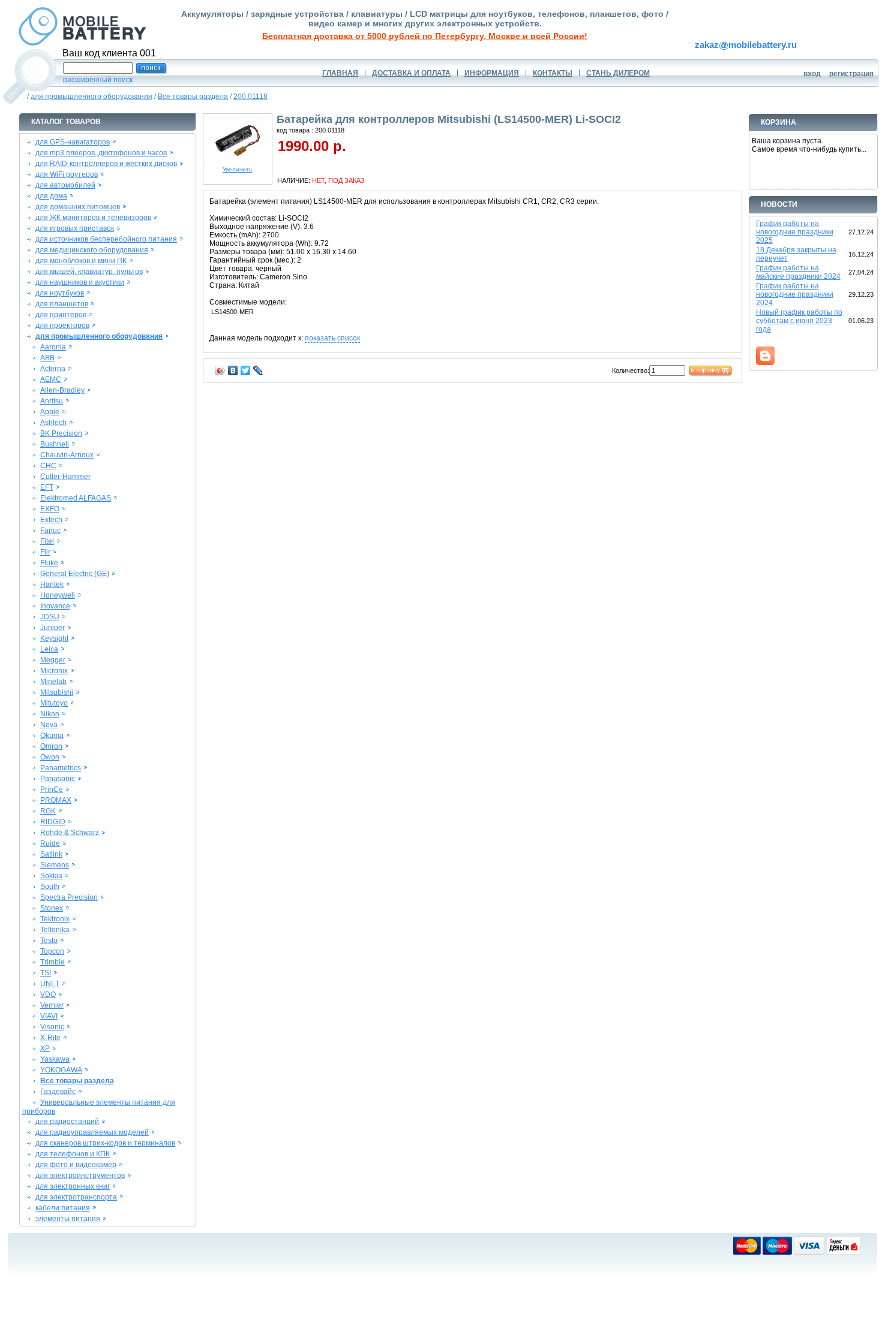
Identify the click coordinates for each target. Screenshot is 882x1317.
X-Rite (50, 1037)
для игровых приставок (74, 228)
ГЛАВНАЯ (340, 73)
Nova (49, 725)
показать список (332, 338)
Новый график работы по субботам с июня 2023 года (799, 320)
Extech (51, 520)
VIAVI (49, 1016)
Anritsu (51, 401)
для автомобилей (65, 185)
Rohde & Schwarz (69, 832)
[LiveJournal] (258, 370)
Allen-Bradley (62, 390)
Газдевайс (58, 1091)
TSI (45, 973)
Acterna (52, 368)
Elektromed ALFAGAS (75, 498)
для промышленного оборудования (91, 96)
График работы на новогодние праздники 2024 (794, 294)
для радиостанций (67, 1121)
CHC (48, 466)
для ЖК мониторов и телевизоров (93, 217)
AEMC (50, 379)
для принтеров (60, 315)
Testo (49, 940)
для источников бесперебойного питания (106, 239)
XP (45, 1048)
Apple (49, 412)
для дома (51, 196)
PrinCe (51, 789)
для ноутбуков (59, 293)
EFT (46, 487)
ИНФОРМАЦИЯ (491, 73)
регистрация (851, 74)
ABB (47, 358)
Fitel (47, 541)
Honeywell (57, 595)
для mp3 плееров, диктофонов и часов (101, 153)
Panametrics (60, 768)
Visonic (52, 1027)
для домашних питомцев (77, 207)
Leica (49, 649)
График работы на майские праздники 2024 (798, 272)
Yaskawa (55, 1059)
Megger (52, 660)
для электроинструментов (80, 1175)
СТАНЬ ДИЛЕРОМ (618, 73)
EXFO (49, 509)
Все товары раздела (193, 96)
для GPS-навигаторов (72, 142)
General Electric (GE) (74, 573)
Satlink (51, 854)
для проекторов (62, 325)
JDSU (49, 617)
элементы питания (67, 1218)
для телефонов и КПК (72, 1154)
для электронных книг (72, 1186)
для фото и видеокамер (75, 1165)
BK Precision (61, 433)
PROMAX (55, 800)
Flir (45, 552)
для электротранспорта (76, 1197)
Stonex (51, 908)
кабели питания (62, 1208)
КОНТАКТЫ (552, 73)
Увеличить (237, 169)
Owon (49, 757)
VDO (48, 994)
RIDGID (52, 822)
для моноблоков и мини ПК (81, 261)
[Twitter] (245, 370)
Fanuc (50, 530)
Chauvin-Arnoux (67, 455)
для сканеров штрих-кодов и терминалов (105, 1143)
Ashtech (53, 422)
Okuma (52, 735)
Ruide (50, 843)
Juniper (52, 627)
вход (812, 74)
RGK (48, 811)
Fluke (49, 563)
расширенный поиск (98, 80)
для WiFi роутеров (66, 174)
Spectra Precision (69, 897)
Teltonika (55, 930)
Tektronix (55, 919)
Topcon (52, 951)
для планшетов (61, 304)
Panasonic (57, 778)
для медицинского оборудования (91, 250)
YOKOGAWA (61, 1070)
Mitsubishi (56, 692)
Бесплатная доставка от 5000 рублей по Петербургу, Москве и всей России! (424, 36)
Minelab (53, 681)
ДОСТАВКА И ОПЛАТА (411, 73)
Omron (51, 746)
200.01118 (250, 96)
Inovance (55, 606)
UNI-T (49, 984)
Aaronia (53, 347)
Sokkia (51, 876)
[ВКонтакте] (233, 370)
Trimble (52, 962)
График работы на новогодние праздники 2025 (794, 232)
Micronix (54, 671)
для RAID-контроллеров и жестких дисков (106, 163)
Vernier (52, 1005)
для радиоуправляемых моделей (92, 1132)
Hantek (52, 584)
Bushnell (54, 444)
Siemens (54, 865)
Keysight (54, 638)
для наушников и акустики (79, 282)
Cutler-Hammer (65, 476)
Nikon (49, 714)
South (49, 886)
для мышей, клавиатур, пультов (89, 271)
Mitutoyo (54, 703)
